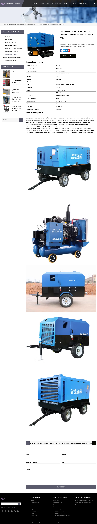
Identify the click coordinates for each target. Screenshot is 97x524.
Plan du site (33, 513)
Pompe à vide (6, 36)
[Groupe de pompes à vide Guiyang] (8, 498)
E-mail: (64, 454)
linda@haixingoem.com (61, 522)
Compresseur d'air (8, 39)
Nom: (27, 454)
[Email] (19, 504)
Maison (35, 3)
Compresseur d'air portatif (19, 24)
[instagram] (14, 511)
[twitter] (8, 511)
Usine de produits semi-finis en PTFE (83, 502)
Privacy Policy (34, 515)
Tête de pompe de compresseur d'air (11, 57)
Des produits (56, 3)
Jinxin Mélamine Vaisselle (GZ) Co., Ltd (84, 500)
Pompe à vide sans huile (9, 42)
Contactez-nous (83, 3)
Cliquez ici (13, 507)
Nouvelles (67, 3)
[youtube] (11, 511)
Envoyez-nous (69, 56)
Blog (74, 3)
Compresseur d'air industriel (10, 51)
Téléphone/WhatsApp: (32, 462)
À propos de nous (44, 3)
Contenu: (28, 469)
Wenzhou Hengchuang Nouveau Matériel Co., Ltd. (84, 505)
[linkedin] (5, 511)
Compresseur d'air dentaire (10, 45)
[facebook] (2, 511)
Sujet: (64, 462)
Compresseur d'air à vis (9, 60)
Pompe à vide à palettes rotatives (12, 48)
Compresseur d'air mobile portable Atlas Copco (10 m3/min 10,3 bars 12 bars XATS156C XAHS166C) (75, 443)
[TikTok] (17, 511)
